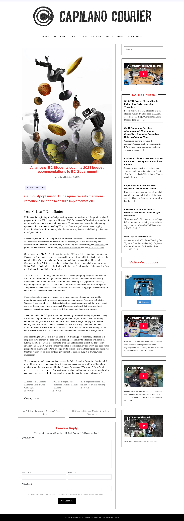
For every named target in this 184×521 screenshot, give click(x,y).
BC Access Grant (96, 247)
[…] (143, 120)
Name (26, 472)
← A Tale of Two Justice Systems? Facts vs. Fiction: (41, 412)
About (74, 36)
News (36, 398)
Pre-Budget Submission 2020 (62, 254)
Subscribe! (135, 36)
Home (45, 36)
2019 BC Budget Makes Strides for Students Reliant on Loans (64, 384)
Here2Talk (100, 244)
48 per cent (37, 303)
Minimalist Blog (99, 517)
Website (27, 484)
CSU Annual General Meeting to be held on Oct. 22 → (92, 412)
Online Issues (115, 36)
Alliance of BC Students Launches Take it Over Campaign (35, 384)
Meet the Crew (92, 36)
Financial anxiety (32, 297)
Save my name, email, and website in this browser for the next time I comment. (67, 494)
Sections (59, 36)
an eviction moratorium (69, 247)
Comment (28, 438)
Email (72, 472)
